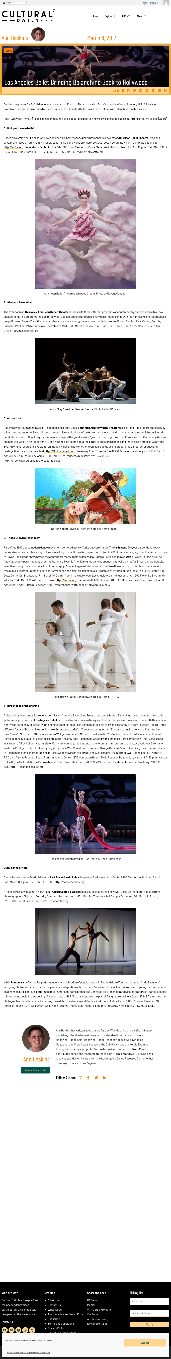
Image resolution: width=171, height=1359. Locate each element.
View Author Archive (35, 1070)
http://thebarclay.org (55, 901)
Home (95, 16)
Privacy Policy (56, 1328)
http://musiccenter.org (24, 330)
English (9, 2)
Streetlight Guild (97, 1323)
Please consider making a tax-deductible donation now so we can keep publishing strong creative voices (95, 118)
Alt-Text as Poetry (98, 1319)
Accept (145, 1342)
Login (144, 2)
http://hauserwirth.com (69, 584)
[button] (128, 90)
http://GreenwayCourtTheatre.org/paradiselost (32, 460)
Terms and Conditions (61, 1323)
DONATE (126, 16)
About (139, 16)
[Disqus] (85, 1137)
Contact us (54, 1304)
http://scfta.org (13, 147)
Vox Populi (93, 1314)
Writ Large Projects (99, 1309)
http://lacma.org (66, 580)
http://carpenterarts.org (69, 882)
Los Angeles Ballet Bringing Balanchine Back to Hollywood (76, 82)
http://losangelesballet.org (27, 766)
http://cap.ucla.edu (125, 570)
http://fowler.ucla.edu (140, 1005)
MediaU (91, 1304)
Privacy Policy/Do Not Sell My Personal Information (28, 1352)
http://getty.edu (81, 575)
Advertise (53, 1300)
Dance (9, 50)
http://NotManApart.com (59, 451)
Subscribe (54, 1318)
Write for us (55, 1309)
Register (154, 2)
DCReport (93, 1300)
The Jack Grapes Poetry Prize (65, 1314)
